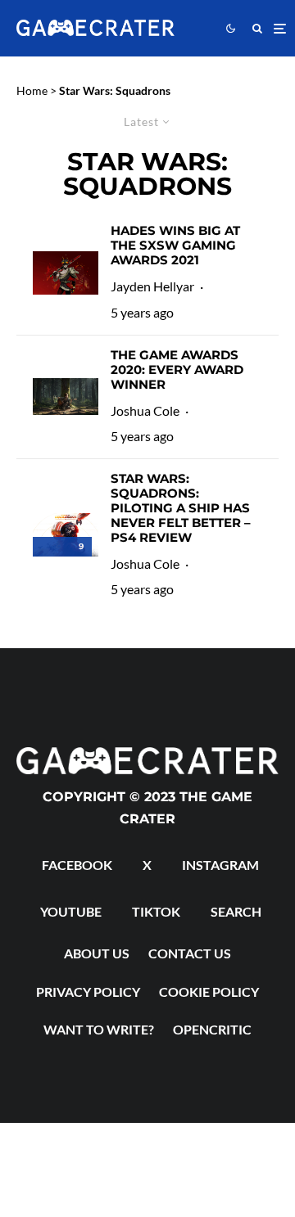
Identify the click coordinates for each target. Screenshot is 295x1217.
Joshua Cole (145, 410)
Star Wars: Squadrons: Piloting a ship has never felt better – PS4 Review (181, 508)
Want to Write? (98, 1029)
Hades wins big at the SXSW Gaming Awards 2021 (175, 245)
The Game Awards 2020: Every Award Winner (177, 370)
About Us (96, 953)
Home (32, 90)
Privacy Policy (88, 991)
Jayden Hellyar (152, 286)
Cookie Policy (209, 991)
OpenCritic (212, 1029)
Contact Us (189, 953)
